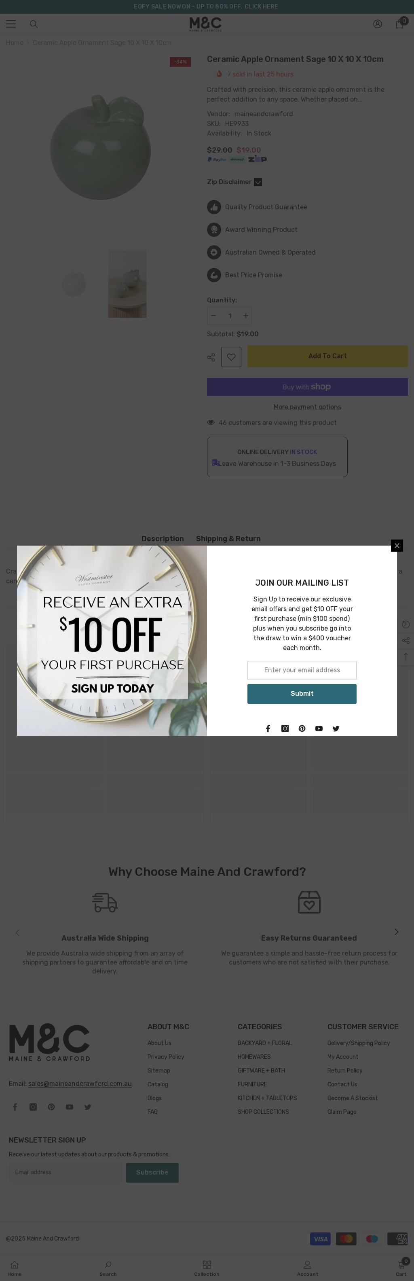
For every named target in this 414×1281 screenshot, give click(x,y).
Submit (302, 693)
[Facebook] (268, 728)
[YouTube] (318, 728)
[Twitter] (335, 728)
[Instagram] (285, 728)
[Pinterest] (302, 728)
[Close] (397, 546)
